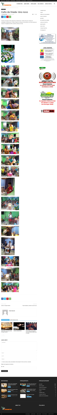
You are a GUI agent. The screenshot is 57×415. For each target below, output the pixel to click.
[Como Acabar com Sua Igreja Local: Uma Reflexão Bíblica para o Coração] (31, 326)
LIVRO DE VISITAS (29, 0)
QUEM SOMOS (13, 0)
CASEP (41, 12)
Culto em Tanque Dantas (5, 305)
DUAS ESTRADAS (43, 16)
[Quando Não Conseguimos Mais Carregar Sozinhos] (6, 326)
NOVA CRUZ (42, 26)
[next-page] (3, 335)
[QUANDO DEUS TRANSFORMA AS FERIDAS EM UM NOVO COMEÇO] (4, 385)
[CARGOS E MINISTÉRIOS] (19, 326)
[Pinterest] (7, 17)
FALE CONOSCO (23, 0)
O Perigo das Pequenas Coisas (12, 394)
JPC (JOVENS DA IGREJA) (44, 20)
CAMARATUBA (43, 10)
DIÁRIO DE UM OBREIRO (44, 14)
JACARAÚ (3, 329)
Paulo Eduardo (4, 14)
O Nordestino (8, 0)
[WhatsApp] (10, 17)
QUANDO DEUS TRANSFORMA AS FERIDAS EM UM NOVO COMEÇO (12, 384)
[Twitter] (5, 17)
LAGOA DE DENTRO (44, 22)
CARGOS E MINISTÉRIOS (17, 330)
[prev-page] (2, 335)
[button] (54, 3)
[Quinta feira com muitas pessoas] (23, 396)
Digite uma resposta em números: (7, 364)
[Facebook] (2, 17)
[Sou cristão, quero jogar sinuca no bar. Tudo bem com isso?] (23, 385)
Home (2, 7)
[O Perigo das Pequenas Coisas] (4, 396)
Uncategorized (6, 7)
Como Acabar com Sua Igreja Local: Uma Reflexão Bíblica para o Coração (31, 332)
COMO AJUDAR (18, 0)
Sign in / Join (3, 0)
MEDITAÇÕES (42, 24)
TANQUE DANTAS (43, 28)
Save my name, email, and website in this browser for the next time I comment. (16, 361)
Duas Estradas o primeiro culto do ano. (30, 305)
